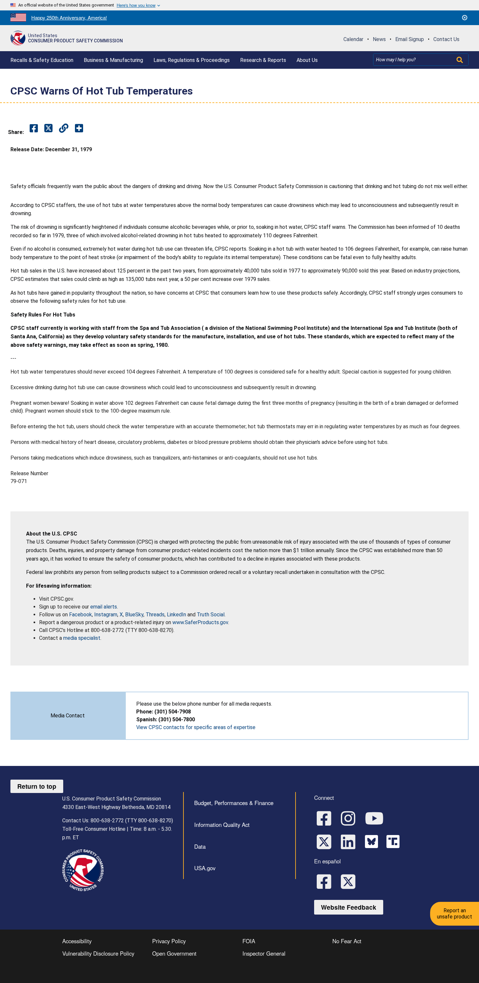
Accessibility (77, 941)
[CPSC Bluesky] (373, 841)
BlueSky (134, 614)
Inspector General (263, 953)
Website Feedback (348, 907)
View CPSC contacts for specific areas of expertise (195, 727)
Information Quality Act (222, 825)
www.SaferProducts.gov (200, 622)
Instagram (105, 614)
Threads (155, 614)
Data (200, 846)
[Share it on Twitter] (48, 128)
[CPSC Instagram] (350, 817)
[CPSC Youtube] (376, 817)
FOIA (248, 941)
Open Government (174, 953)
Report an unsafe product (454, 913)
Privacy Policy (169, 941)
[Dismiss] (464, 17)
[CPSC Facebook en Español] (326, 881)
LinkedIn (176, 614)
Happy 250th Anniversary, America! (69, 17)
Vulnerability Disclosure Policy (98, 953)
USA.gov (204, 868)
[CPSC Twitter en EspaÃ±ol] (350, 881)
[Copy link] (79, 128)
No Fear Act (346, 941)
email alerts (103, 607)
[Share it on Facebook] (33, 128)
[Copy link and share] (63, 128)
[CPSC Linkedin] (350, 841)
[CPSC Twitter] (326, 841)
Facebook (80, 614)
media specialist (81, 638)
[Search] (460, 60)
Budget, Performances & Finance (233, 803)
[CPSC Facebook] (326, 817)
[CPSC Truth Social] (394, 841)
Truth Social (211, 614)
